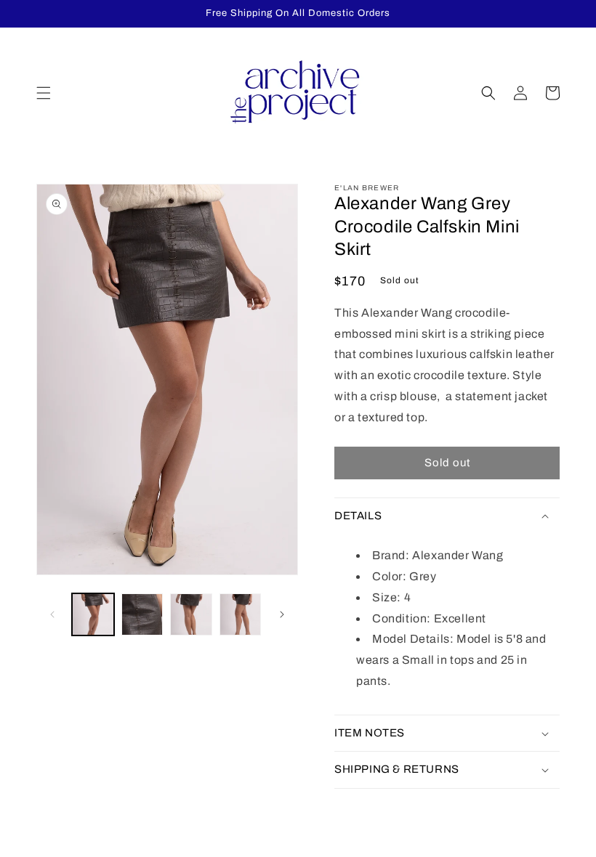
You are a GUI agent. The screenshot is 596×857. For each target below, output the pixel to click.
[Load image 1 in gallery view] (93, 614)
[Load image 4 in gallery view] (241, 614)
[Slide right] (282, 614)
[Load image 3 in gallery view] (191, 614)
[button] (44, 93)
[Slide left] (52, 614)
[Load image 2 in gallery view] (142, 614)
